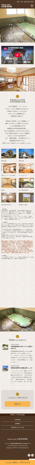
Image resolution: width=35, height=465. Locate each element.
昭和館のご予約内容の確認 (17, 414)
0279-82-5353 (29, 2)
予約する (17, 404)
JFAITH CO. (16, 447)
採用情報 (17, 423)
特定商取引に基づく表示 (17, 427)
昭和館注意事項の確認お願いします (21, 368)
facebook (29, 455)
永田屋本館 (17, 419)
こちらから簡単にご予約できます (17, 462)
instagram (32, 455)
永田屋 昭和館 (6, 5)
